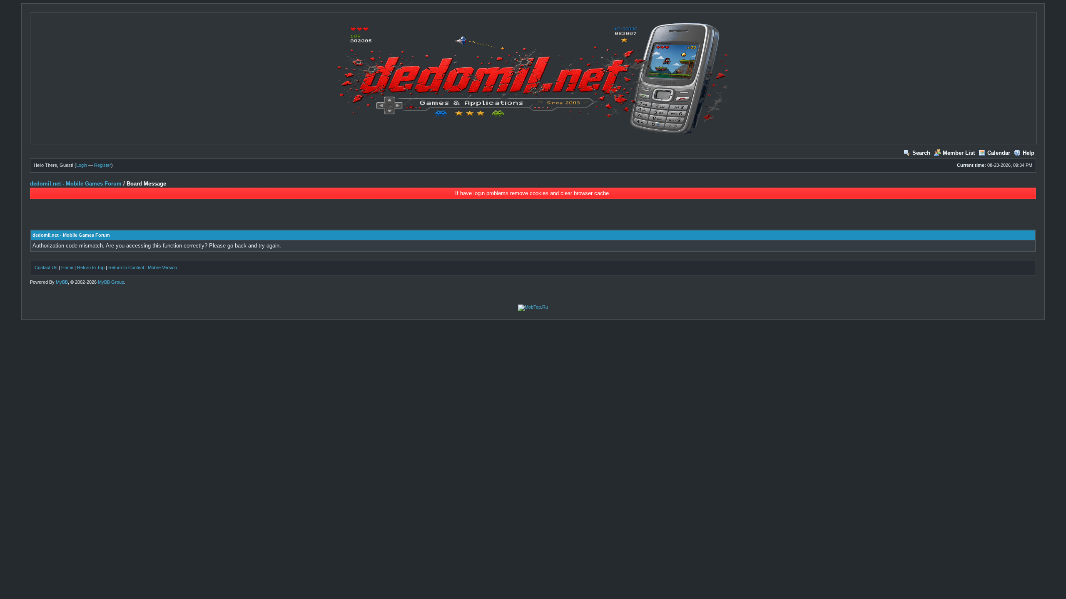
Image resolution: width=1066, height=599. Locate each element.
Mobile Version (162, 267)
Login (81, 165)
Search (921, 153)
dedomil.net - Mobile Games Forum (76, 184)
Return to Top (91, 267)
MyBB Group (111, 282)
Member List (959, 153)
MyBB (62, 282)
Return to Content (126, 267)
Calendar (998, 153)
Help (1028, 153)
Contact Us (46, 267)
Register (102, 165)
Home (67, 267)
